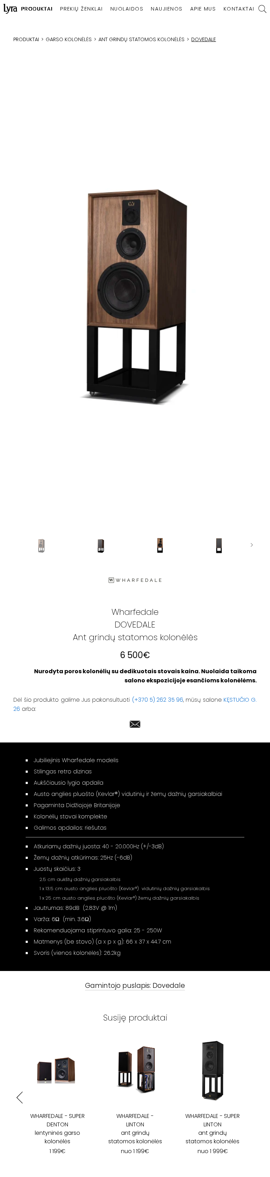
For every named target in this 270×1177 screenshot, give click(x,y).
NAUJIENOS (166, 8)
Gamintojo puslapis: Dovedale (135, 986)
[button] (134, 298)
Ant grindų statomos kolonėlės (141, 39)
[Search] (262, 9)
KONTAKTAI (239, 8)
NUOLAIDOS (126, 8)
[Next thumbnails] (252, 546)
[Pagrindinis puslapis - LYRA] (10, 9)
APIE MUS (203, 8)
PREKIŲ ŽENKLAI (81, 8)
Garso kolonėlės (69, 39)
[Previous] (19, 1097)
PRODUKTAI (37, 8)
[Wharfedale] (135, 580)
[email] (135, 725)
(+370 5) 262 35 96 (157, 700)
